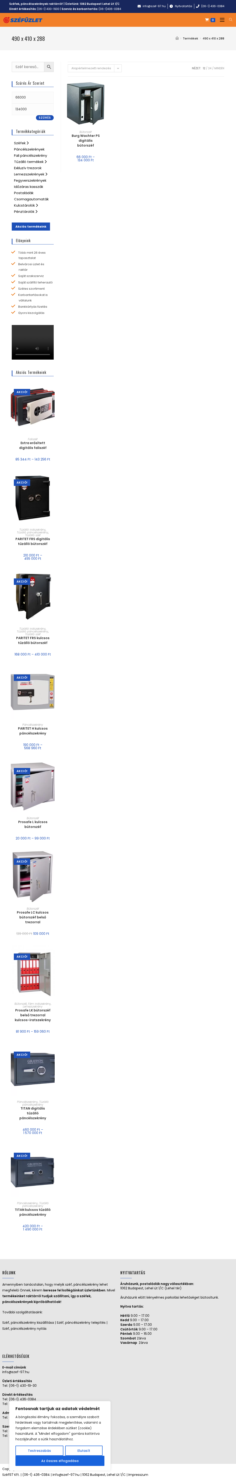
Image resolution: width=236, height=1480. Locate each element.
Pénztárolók (24, 211)
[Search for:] (229, 20)
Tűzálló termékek (29, 161)
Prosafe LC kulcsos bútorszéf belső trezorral (33, 917)
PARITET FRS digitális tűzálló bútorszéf (32, 541)
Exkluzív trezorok (27, 167)
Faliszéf (33, 439)
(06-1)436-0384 (110, 9)
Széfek (20, 143)
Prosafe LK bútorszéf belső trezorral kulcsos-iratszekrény (33, 1015)
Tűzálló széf (33, 535)
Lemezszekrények (29, 174)
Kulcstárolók (25, 205)
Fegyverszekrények (30, 180)
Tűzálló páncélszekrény (32, 532)
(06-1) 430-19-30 (23, 1385)
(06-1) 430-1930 (48, 9)
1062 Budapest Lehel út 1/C (100, 4)
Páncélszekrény (32, 725)
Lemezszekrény (33, 1006)
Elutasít (83, 1450)
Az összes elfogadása (60, 1461)
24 (210, 68)
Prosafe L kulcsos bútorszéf (32, 824)
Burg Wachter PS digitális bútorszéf (86, 140)
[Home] (177, 38)
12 (204, 68)
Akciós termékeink (30, 226)
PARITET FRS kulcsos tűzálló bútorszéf (33, 640)
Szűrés (45, 118)
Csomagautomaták (31, 199)
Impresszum (138, 1474)
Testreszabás (39, 1450)
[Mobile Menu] (221, 20)
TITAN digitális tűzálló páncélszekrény (32, 1113)
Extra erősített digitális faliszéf (33, 445)
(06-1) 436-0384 (22, 1399)
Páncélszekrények (29, 149)
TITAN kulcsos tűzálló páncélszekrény (33, 1212)
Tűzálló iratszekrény (32, 530)
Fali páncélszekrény (30, 155)
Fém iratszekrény (39, 1004)
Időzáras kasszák (28, 186)
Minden (219, 68)
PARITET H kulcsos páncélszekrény (33, 731)
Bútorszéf (86, 132)
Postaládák (23, 192)
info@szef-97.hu (15, 1372)
